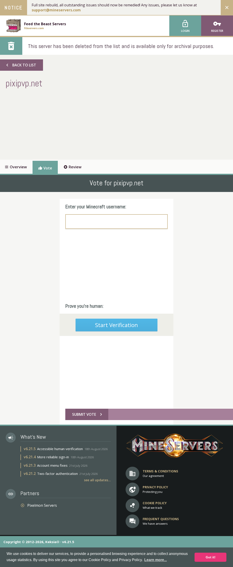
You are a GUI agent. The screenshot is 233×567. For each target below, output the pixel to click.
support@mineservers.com (56, 10)
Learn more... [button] (155, 560)
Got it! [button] (210, 557)
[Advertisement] (88, 123)
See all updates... (97, 480)
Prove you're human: (84, 306)
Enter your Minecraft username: (95, 206)
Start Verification (116, 325)
